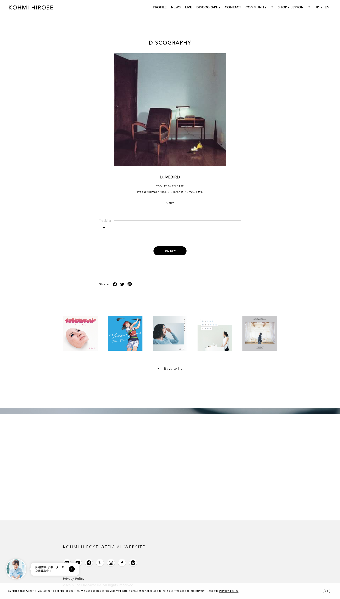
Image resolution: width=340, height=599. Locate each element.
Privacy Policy (228, 590)
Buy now (170, 251)
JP (317, 7)
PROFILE (160, 7)
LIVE (188, 7)
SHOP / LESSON (291, 7)
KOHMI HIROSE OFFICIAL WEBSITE (104, 547)
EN (327, 7)
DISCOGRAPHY (208, 7)
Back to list (174, 368)
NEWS (176, 7)
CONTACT (233, 7)
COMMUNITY (256, 7)
